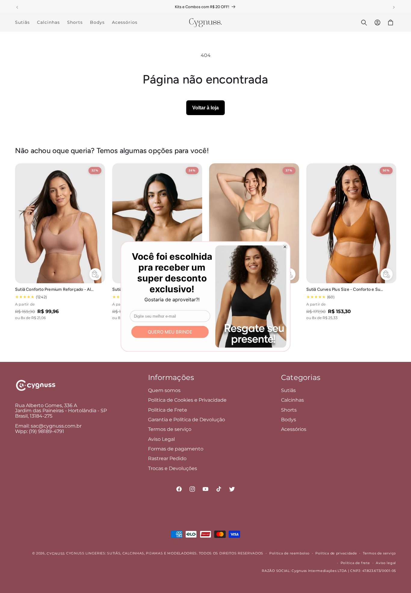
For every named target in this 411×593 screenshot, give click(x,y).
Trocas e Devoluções (172, 468)
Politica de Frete (167, 410)
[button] (364, 22)
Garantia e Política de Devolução (186, 419)
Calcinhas (292, 400)
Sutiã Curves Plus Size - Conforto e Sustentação (345, 289)
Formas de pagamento (175, 449)
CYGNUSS (56, 553)
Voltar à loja (205, 107)
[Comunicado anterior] (17, 7)
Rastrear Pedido (167, 459)
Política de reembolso (289, 553)
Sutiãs (288, 390)
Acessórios (293, 429)
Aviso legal (386, 563)
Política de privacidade (336, 553)
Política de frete (355, 563)
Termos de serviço (169, 429)
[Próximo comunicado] (394, 7)
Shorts (289, 410)
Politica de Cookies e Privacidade (187, 400)
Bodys (288, 419)
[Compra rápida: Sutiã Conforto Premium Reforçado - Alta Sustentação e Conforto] (95, 274)
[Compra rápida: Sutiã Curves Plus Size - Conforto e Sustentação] (386, 274)
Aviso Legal (161, 439)
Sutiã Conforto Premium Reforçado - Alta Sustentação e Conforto (54, 289)
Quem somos (164, 390)
